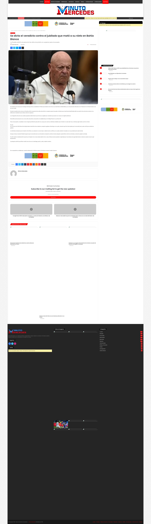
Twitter (11, 347)
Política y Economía (55, 1)
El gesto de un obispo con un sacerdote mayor (33, 18)
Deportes (77, 1)
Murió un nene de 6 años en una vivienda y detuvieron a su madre (51, 316)
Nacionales (71, 1)
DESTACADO (102, 337)
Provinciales (64, 1)
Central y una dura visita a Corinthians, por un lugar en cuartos (121, 84)
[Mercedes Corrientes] (75, 10)
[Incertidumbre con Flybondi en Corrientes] (104, 75)
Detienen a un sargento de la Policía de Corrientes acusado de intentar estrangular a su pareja (82, 243)
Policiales (47, 1)
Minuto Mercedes (15, 44)
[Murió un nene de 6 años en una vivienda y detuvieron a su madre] (53, 270)
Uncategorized (102, 348)
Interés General (98, 1)
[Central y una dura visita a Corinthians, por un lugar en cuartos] (104, 85)
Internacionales (89, 1)
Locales (41, 1)
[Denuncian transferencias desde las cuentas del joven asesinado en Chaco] (24, 234)
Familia (82, 1)
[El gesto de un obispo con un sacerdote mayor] (104, 80)
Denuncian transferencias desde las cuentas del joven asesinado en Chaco (22, 243)
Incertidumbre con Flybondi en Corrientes (117, 73)
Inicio (12, 30)
